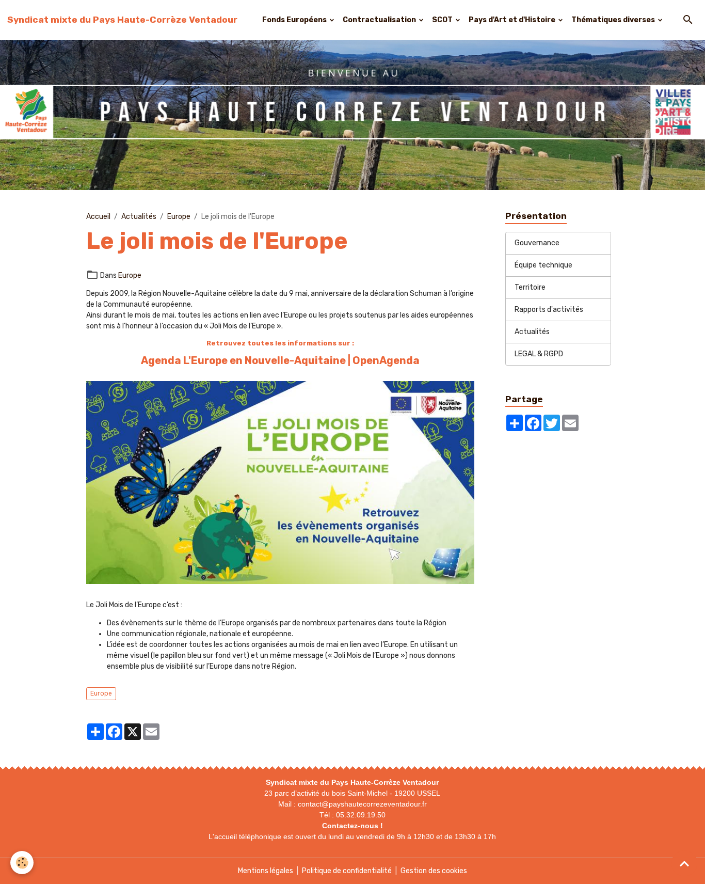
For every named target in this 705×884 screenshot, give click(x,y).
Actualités (138, 216)
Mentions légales (265, 870)
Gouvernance (537, 243)
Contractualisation (380, 19)
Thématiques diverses (613, 19)
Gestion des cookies (433, 870)
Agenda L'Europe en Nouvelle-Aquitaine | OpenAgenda (280, 360)
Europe (178, 216)
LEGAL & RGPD (539, 354)
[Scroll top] (684, 863)
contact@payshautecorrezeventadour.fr (362, 804)
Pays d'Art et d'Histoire (513, 19)
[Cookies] (22, 862)
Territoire (530, 287)
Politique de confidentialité (347, 870)
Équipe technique (543, 265)
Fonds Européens (295, 19)
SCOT (443, 19)
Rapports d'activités (549, 310)
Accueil (98, 216)
